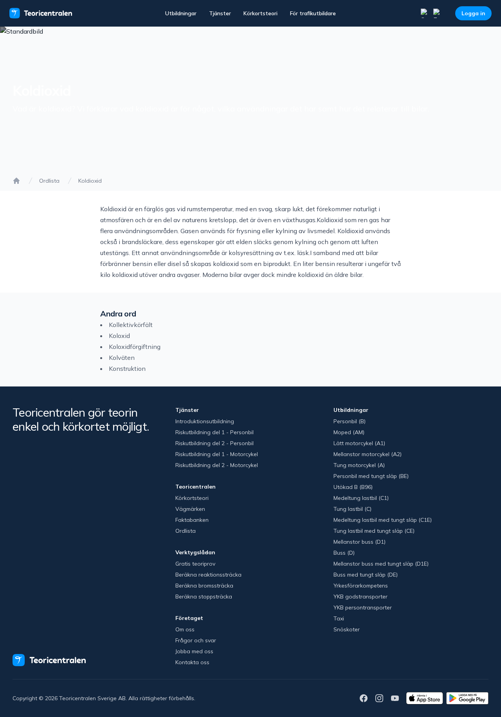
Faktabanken (192, 519)
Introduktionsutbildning (204, 421)
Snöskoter (346, 629)
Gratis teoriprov (195, 563)
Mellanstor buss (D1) (359, 541)
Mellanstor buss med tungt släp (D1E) (381, 563)
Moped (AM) (348, 432)
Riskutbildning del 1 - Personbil (214, 432)
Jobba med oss (194, 651)
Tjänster (220, 13)
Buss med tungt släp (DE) (365, 574)
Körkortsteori (260, 13)
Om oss (185, 629)
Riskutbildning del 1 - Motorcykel (216, 454)
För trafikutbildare (313, 13)
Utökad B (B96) (353, 487)
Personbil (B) (349, 421)
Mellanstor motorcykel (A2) (367, 454)
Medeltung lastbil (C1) (361, 497)
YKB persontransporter (362, 607)
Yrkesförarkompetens (360, 585)
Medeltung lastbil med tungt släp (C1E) (382, 519)
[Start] (16, 181)
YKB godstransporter (360, 596)
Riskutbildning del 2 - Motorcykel (216, 465)
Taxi (338, 618)
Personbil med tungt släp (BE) (371, 476)
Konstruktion (127, 368)
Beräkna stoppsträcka (203, 596)
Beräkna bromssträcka (204, 585)
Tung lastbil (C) (352, 508)
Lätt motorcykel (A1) (359, 443)
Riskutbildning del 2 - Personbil (214, 443)
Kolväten (122, 357)
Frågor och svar (195, 640)
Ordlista (49, 180)
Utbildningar (180, 13)
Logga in (473, 13)
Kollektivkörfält (131, 325)
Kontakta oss (192, 662)
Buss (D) (344, 552)
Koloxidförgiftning (134, 346)
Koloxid (119, 336)
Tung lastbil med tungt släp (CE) (373, 530)
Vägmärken (190, 508)
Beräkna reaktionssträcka (208, 574)
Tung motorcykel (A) (359, 465)
